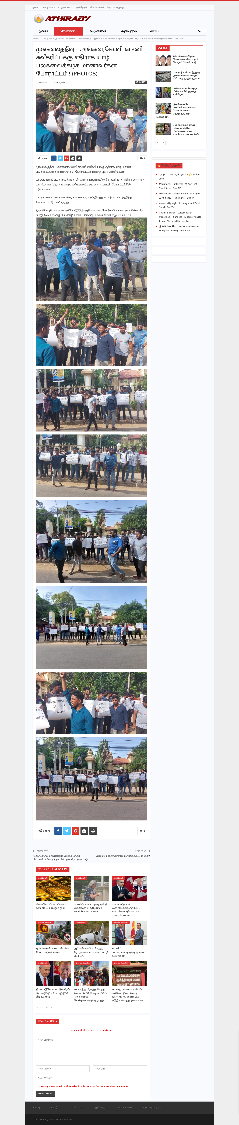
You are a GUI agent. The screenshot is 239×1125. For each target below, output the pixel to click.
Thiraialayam (171, 165)
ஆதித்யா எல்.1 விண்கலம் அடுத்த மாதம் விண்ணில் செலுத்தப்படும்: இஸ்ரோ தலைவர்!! (60, 858)
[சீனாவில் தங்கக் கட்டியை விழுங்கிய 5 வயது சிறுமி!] (53, 888)
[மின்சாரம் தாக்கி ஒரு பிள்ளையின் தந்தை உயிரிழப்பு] (163, 92)
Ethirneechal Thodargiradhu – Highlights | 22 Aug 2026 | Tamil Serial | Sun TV (180, 196)
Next (145, 120)
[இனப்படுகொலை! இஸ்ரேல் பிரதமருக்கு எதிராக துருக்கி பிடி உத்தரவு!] (53, 973)
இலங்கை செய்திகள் (45, 922)
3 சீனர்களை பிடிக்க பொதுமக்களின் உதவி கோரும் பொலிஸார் (185, 59)
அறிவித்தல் (81, 7)
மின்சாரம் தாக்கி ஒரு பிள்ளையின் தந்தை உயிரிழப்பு (185, 91)
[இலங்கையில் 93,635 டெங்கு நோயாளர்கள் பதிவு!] (53, 933)
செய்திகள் (47, 7)
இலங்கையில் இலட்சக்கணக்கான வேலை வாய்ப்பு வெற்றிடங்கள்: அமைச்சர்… (176, 110)
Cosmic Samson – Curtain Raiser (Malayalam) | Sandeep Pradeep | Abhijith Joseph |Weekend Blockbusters (180, 217)
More (153, 31)
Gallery (142, 82)
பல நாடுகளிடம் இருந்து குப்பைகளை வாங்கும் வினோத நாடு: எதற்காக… (187, 75)
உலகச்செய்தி (42, 878)
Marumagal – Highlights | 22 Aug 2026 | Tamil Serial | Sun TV (178, 186)
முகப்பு (36, 7)
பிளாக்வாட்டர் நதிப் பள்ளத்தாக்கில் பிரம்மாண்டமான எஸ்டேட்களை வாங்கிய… (187, 129)
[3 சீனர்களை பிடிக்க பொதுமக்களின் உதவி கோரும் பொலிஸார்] (163, 60)
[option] (179, 96)
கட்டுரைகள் (64, 7)
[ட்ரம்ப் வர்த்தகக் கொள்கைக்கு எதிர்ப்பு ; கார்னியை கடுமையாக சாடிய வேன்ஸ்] (129, 888)
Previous (37, 120)
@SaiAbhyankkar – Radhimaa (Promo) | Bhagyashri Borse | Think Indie (179, 228)
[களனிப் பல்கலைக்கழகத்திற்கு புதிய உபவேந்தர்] (129, 933)
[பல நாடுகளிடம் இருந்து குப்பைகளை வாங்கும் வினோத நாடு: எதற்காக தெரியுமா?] (163, 76)
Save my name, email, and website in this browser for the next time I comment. (83, 1086)
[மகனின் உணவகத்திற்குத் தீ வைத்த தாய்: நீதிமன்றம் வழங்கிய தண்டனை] (91, 888)
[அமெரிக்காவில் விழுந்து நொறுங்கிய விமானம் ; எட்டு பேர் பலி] (91, 933)
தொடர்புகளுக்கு (115, 7)
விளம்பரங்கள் (97, 7)
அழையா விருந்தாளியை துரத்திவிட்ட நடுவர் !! (123, 856)
